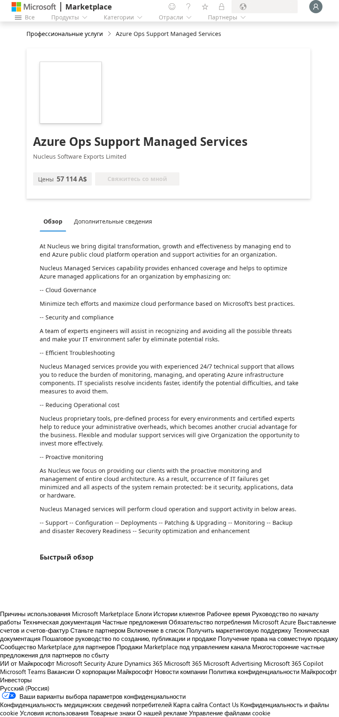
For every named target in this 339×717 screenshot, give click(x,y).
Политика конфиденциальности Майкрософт (273, 671)
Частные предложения (135, 622)
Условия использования (54, 713)
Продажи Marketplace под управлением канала (184, 647)
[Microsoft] (34, 7)
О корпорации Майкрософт (114, 671)
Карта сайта (190, 704)
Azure (115, 663)
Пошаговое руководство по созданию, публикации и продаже (129, 638)
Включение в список (156, 630)
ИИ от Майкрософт (27, 663)
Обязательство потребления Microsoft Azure (233, 622)
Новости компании (181, 671)
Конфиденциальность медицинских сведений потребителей (86, 704)
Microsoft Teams (22, 671)
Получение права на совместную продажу (278, 638)
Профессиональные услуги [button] (64, 34)
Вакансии (60, 671)
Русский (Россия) (25, 688)
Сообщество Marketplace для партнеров (57, 647)
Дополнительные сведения (113, 221)
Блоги (143, 614)
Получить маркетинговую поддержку (238, 630)
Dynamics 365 (143, 663)
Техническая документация (62, 622)
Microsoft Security (80, 663)
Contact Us (224, 704)
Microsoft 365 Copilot (293, 663)
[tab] (55, 221)
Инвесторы (16, 680)
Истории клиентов (179, 614)
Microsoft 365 (183, 663)
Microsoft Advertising (232, 663)
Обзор (52, 221)
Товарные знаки (112, 713)
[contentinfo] (110, 34)
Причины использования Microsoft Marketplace (67, 614)
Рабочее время (228, 614)
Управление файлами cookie (229, 713)
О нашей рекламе (162, 713)
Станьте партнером (97, 630)
